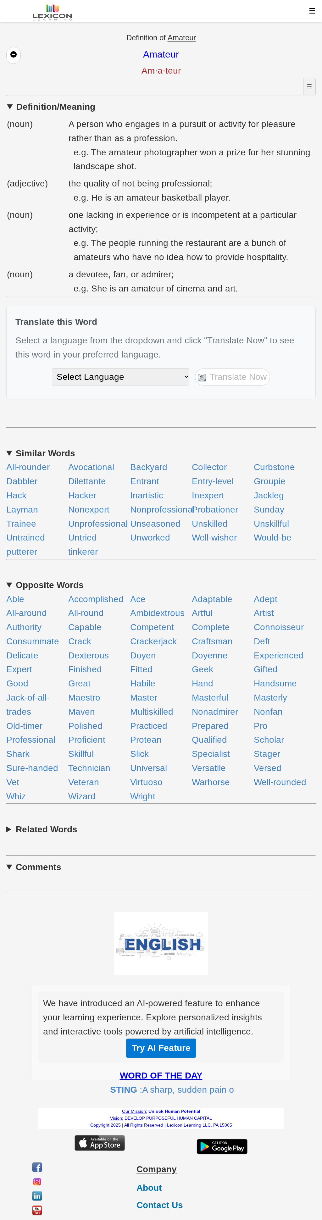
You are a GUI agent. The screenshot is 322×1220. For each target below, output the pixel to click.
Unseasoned (155, 524)
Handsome (275, 683)
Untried (82, 537)
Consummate (32, 641)
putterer (21, 552)
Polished (85, 726)
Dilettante (87, 481)
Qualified (209, 740)
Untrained (25, 537)
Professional (30, 740)
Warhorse (211, 782)
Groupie (270, 481)
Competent (152, 627)
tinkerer (83, 552)
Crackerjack (153, 641)
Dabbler (21, 481)
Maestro (84, 697)
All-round (86, 613)
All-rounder (28, 467)
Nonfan (268, 712)
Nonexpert (88, 509)
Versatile (209, 768)
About (149, 1188)
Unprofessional (98, 524)
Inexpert (208, 495)
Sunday (269, 509)
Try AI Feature (161, 1048)
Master (143, 697)
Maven (81, 712)
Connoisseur (279, 627)
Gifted (266, 669)
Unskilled (210, 524)
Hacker (82, 495)
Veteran (83, 782)
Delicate (22, 655)
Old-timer (24, 726)
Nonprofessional (162, 509)
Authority (24, 627)
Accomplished (96, 599)
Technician (89, 768)
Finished (85, 669)
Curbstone (274, 467)
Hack (16, 495)
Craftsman (212, 641)
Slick (139, 754)
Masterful (210, 697)
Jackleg (269, 495)
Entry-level (213, 481)
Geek (202, 669)
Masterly (270, 697)
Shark (18, 754)
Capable (85, 627)
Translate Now (237, 377)
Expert (19, 669)
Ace (138, 599)
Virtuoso (146, 782)
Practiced (148, 726)
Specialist (211, 754)
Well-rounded (280, 782)
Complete (211, 627)
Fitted (141, 669)
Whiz (16, 796)
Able (15, 599)
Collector (209, 467)
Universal (148, 768)
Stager (267, 754)
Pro (261, 726)
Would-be (272, 537)
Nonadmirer (215, 712)
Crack (79, 641)
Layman (22, 509)
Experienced (278, 655)
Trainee (21, 524)
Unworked (150, 537)
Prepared (210, 726)
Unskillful (271, 524)
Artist (264, 613)
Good (17, 683)
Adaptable (212, 599)
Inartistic (146, 495)
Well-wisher (214, 537)
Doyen (143, 655)
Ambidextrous (157, 613)
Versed (267, 768)
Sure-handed (32, 768)
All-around (26, 613)
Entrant (144, 481)
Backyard (148, 467)
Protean (146, 740)
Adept (265, 599)
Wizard (82, 796)
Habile (142, 683)
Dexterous (88, 655)
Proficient (86, 740)
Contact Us (159, 1205)
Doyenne (210, 655)
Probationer (215, 509)
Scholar (269, 740)
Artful (202, 613)
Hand (202, 683)
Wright (142, 796)
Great (79, 683)
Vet (12, 782)
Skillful (81, 754)
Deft (262, 641)
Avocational (91, 467)
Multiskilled (151, 712)
